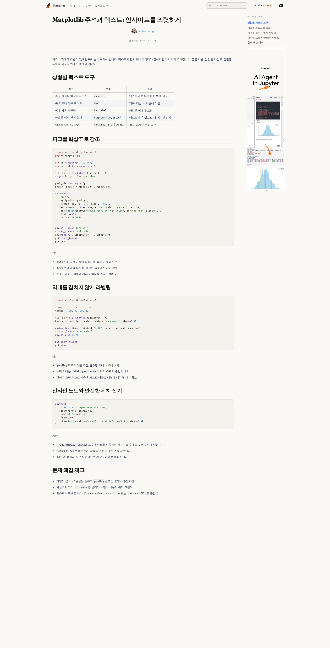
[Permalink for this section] (98, 77)
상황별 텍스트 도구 (258, 22)
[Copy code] (229, 152)
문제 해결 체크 (255, 42)
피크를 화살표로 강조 (259, 27)
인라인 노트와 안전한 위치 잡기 (265, 37)
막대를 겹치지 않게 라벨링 (262, 32)
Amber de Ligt (146, 31)
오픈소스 (100, 5)
